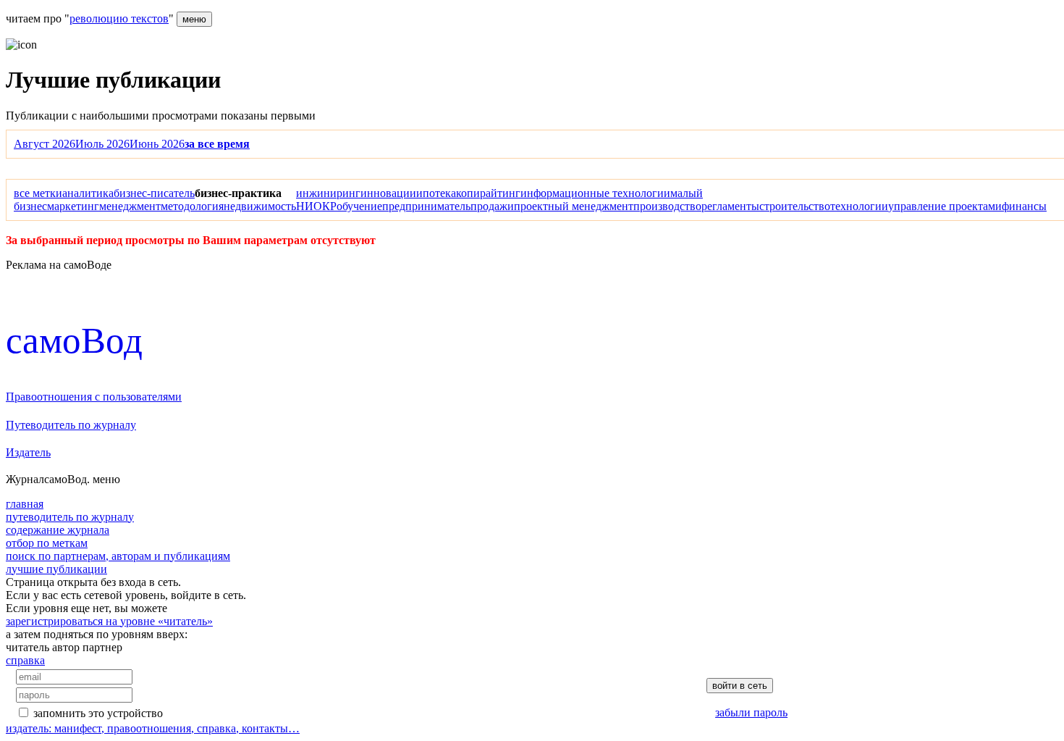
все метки (38, 193)
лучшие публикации (56, 569)
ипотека (436, 193)
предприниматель (426, 206)
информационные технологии (595, 193)
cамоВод (74, 340)
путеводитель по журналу (70, 517)
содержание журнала (57, 530)
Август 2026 (44, 144)
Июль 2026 (102, 144)
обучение (359, 206)
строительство (794, 206)
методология (192, 206)
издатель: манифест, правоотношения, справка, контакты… (153, 728)
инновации (388, 193)
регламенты (730, 206)
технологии (859, 206)
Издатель (28, 452)
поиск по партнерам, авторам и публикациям (118, 556)
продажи (492, 206)
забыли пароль (751, 712)
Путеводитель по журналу (71, 425)
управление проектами (945, 206)
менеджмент (130, 206)
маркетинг (73, 206)
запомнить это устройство (98, 713)
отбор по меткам (47, 543)
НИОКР (316, 206)
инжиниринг (328, 193)
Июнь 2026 (157, 144)
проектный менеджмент (573, 206)
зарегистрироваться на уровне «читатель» (109, 621)
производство (667, 206)
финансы (1024, 206)
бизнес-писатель (154, 193)
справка (25, 660)
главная (24, 504)
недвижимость (260, 206)
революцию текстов (119, 18)
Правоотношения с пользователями (94, 396)
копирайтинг (488, 193)
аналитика (88, 193)
